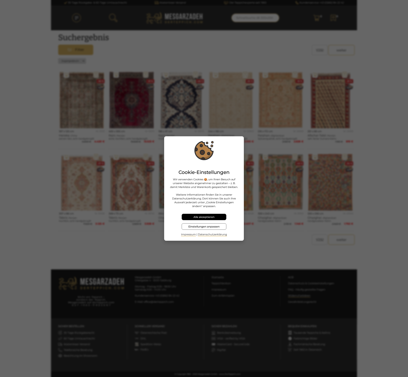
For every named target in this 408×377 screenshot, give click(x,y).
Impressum (188, 234)
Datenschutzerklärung (212, 234)
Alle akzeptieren (204, 217)
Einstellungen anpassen (204, 226)
